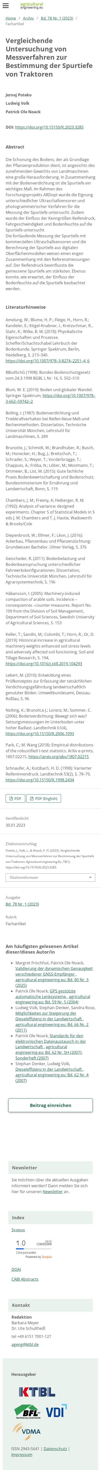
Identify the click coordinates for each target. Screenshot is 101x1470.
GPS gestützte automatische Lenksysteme (45, 993)
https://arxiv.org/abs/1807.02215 (58, 756)
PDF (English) (45, 798)
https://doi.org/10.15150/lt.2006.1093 (40, 733)
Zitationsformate (24, 877)
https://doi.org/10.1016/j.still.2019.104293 (44, 663)
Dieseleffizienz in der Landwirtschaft (49, 1069)
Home (11, 18)
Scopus (18, 1229)
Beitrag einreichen (50, 1105)
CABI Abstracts (25, 1279)
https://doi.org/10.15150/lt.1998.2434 (40, 780)
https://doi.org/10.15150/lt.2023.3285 (49, 127)
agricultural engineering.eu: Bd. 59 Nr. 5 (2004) (52, 999)
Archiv (28, 18)
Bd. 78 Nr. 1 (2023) (57, 18)
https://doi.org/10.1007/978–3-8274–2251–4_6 (47, 361)
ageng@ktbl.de (25, 1344)
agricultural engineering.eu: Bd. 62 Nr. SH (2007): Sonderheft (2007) (48, 1052)
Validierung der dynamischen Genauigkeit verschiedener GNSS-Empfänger (54, 971)
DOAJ (16, 1269)
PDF (17, 798)
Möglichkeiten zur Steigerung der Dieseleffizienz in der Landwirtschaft (49, 1016)
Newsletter (53, 1191)
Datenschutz (55, 1448)
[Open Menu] (5, 5)
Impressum (21, 1454)
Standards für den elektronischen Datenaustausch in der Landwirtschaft (50, 1041)
